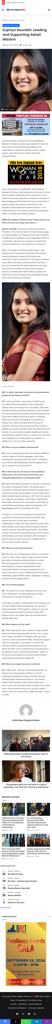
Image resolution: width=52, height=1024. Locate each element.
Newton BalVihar (14, 895)
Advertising (22, 1004)
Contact (13, 1004)
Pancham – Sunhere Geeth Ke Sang (22, 881)
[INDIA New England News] (15, 10)
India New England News (26, 720)
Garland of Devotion (16, 902)
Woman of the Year (17, 20)
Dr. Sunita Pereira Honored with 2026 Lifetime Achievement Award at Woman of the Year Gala (37, 822)
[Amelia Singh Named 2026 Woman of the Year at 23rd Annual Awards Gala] (38, 840)
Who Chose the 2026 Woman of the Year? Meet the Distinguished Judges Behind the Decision (13, 852)
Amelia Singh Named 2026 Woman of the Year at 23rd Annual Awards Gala (38, 851)
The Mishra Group (35, 1000)
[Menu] (3, 10)
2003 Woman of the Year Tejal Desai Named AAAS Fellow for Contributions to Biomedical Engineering (13, 822)
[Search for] (49, 10)
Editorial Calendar (35, 1004)
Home (6, 20)
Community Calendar (36, 1008)
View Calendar (5, 907)
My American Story (15, 874)
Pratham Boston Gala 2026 (19, 888)
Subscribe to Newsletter (17, 1008)
